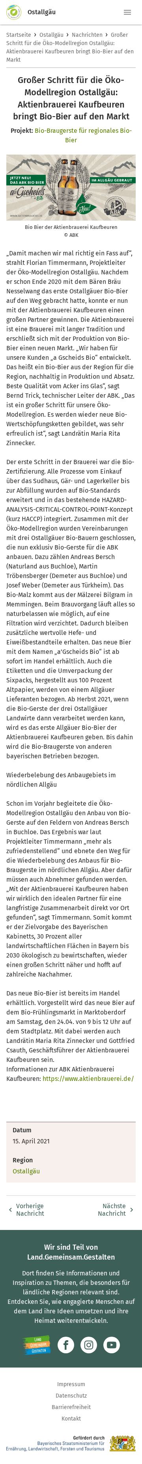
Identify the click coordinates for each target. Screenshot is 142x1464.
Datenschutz (71, 1395)
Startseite (18, 35)
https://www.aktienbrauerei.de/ (88, 1078)
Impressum (71, 1384)
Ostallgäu (51, 35)
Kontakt (71, 1418)
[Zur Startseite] (17, 12)
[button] (127, 12)
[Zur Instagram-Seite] (88, 1345)
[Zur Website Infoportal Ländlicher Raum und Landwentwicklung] (36, 1345)
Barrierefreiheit (71, 1407)
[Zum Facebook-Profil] (66, 1345)
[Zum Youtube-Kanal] (111, 1345)
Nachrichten (87, 35)
